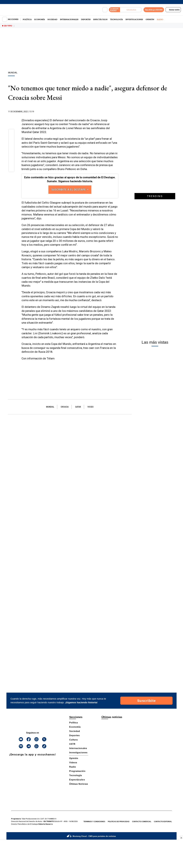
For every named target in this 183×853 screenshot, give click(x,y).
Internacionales (69, 19)
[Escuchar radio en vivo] (131, 9)
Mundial (50, 407)
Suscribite (146, 701)
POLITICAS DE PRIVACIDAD (118, 822)
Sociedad (52, 19)
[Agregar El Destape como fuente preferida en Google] (117, 111)
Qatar (78, 407)
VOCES (90, 407)
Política (27, 19)
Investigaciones (134, 19)
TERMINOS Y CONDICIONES (94, 822)
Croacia (65, 407)
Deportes (86, 19)
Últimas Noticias (78, 784)
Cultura (73, 740)
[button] (11, 132)
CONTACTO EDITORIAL (163, 822)
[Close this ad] (181, 838)
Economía (39, 19)
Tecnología (116, 19)
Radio (160, 19)
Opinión (150, 19)
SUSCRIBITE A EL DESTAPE (69, 189)
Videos (73, 762)
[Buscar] (105, 10)
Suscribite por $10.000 (153, 9)
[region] (91, 50)
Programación (77, 771)
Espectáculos (100, 19)
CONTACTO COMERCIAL (141, 822)
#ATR (72, 744)
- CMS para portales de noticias (94, 836)
